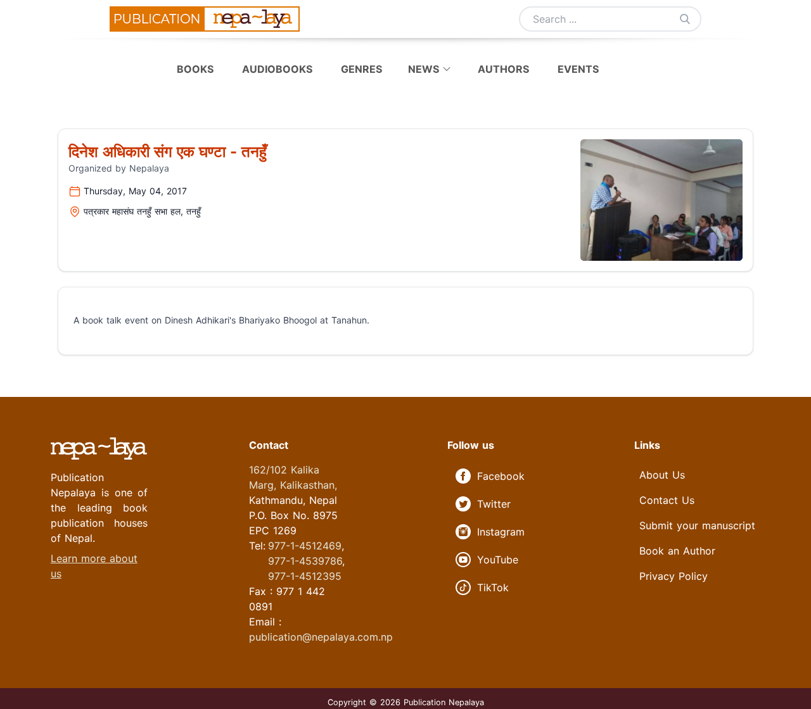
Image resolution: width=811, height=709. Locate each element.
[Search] (685, 19)
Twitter (494, 504)
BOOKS (197, 69)
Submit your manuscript (697, 525)
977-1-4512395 (305, 576)
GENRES (363, 69)
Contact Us (666, 500)
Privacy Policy (673, 576)
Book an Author (677, 550)
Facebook (501, 476)
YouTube (497, 559)
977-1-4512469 (305, 545)
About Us (662, 474)
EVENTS (578, 69)
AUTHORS (503, 69)
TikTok (493, 587)
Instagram (501, 531)
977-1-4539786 (305, 561)
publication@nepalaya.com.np (321, 637)
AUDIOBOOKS (279, 69)
